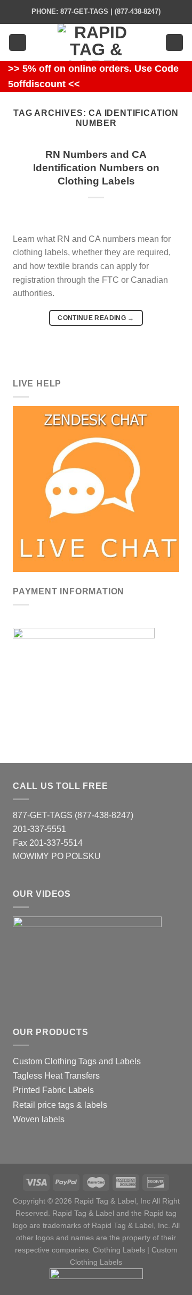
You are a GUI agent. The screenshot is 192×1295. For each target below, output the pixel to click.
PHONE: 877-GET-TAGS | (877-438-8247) (96, 11)
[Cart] (174, 43)
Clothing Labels (119, 1250)
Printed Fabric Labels (53, 1090)
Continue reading (96, 318)
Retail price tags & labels (60, 1104)
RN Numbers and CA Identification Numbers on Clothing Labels (96, 168)
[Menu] (17, 43)
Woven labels (39, 1119)
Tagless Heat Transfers (56, 1075)
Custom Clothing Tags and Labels (77, 1061)
